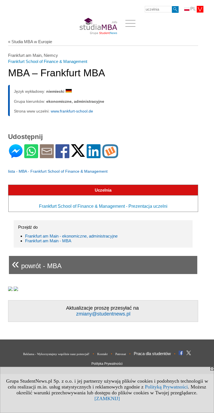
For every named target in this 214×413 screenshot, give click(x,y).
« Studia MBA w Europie (30, 41)
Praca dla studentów (152, 353)
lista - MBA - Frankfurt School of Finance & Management (58, 171)
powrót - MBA (37, 263)
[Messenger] (16, 156)
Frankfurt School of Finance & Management (47, 61)
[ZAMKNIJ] (107, 398)
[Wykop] (110, 156)
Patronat (120, 354)
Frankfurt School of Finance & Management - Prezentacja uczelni (103, 206)
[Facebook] (62, 156)
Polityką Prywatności (166, 387)
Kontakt (102, 354)
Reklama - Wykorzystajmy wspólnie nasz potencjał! (56, 354)
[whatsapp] (31, 156)
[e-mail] (47, 156)
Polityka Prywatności (107, 364)
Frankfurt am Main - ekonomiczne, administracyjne (71, 236)
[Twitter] (78, 154)
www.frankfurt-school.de (72, 111)
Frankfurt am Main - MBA (48, 240)
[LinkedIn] (94, 156)
